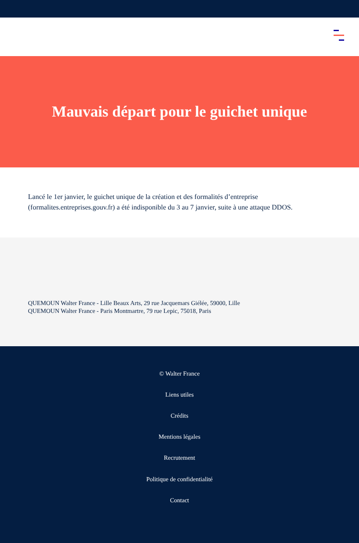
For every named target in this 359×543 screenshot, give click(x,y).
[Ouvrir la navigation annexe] (14, 9)
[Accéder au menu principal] (338, 35)
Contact (179, 500)
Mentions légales (179, 437)
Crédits (179, 416)
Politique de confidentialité (179, 479)
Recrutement (179, 458)
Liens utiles (179, 395)
